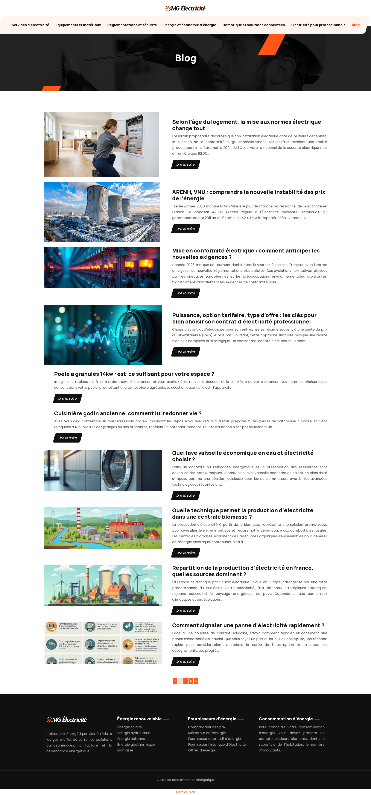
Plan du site (185, 792)
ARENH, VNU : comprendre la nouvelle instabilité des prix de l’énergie (248, 195)
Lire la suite (186, 164)
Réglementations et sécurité (132, 25)
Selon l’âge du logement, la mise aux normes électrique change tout (246, 125)
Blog (356, 25)
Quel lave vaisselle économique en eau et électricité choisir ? (243, 456)
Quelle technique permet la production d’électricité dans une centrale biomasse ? (242, 513)
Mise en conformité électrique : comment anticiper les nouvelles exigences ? (246, 254)
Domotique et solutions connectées (254, 25)
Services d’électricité (30, 25)
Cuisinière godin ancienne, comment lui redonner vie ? (128, 413)
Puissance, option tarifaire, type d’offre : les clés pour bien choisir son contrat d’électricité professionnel (244, 318)
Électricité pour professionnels (318, 25)
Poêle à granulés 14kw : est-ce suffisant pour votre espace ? (134, 374)
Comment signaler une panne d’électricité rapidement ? (248, 625)
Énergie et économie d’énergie (189, 25)
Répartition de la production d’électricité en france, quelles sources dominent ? (242, 571)
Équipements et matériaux (78, 25)
